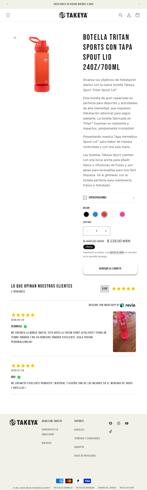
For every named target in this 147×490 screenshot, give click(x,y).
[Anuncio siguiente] (139, 4)
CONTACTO (79, 429)
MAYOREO (46, 443)
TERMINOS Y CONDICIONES (87, 438)
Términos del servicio (107, 488)
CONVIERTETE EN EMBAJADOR (50, 432)
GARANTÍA (79, 447)
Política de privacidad (85, 488)
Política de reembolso (63, 488)
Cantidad (87, 222)
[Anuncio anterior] (7, 4)
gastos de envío (117, 252)
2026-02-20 (17, 320)
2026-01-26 (17, 370)
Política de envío (127, 488)
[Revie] (128, 305)
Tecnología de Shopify (41, 488)
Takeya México (25, 488)
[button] (8, 15)
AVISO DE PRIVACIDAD (85, 455)
